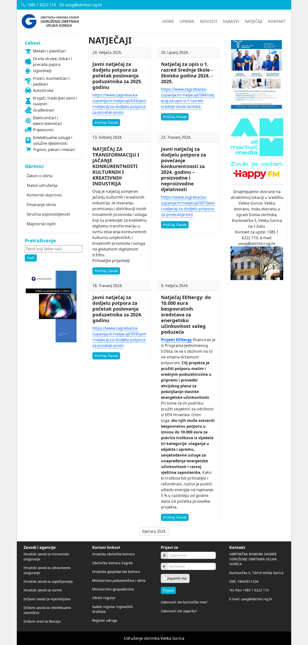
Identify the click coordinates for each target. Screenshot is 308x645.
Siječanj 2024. (154, 531)
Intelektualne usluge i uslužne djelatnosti (52, 140)
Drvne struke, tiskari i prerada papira (52, 61)
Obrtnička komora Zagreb (112, 563)
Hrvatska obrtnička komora (113, 554)
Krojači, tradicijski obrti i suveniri (55, 100)
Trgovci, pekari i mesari (54, 149)
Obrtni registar (104, 597)
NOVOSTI (208, 21)
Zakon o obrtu (40, 175)
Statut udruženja (42, 185)
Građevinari (43, 110)
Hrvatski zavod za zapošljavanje (48, 581)
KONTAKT (276, 21)
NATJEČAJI (253, 21)
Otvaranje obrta (41, 204)
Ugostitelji (42, 70)
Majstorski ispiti (41, 223)
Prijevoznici (43, 129)
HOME (168, 21)
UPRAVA (187, 21)
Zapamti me (176, 578)
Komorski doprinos (44, 195)
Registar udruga (104, 620)
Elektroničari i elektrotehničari (47, 120)
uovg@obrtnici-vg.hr (83, 4)
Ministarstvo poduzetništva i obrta (119, 580)
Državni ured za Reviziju (42, 621)
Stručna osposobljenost (48, 214)
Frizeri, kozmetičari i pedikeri (51, 81)
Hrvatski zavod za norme (43, 590)
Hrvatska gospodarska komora (116, 571)
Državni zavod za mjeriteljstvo (47, 599)
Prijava (168, 590)
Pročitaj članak (106, 122)
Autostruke (43, 90)
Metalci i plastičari (49, 51)
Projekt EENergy (176, 339)
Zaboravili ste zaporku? (179, 611)
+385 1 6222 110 (41, 4)
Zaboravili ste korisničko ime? (184, 602)
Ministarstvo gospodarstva (113, 589)
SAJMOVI (231, 21)
